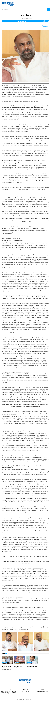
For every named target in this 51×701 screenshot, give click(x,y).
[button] (42, 3)
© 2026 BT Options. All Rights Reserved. (25, 699)
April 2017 (4, 662)
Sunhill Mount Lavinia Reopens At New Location (19, 667)
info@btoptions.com (42, 691)
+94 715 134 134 (25, 691)
